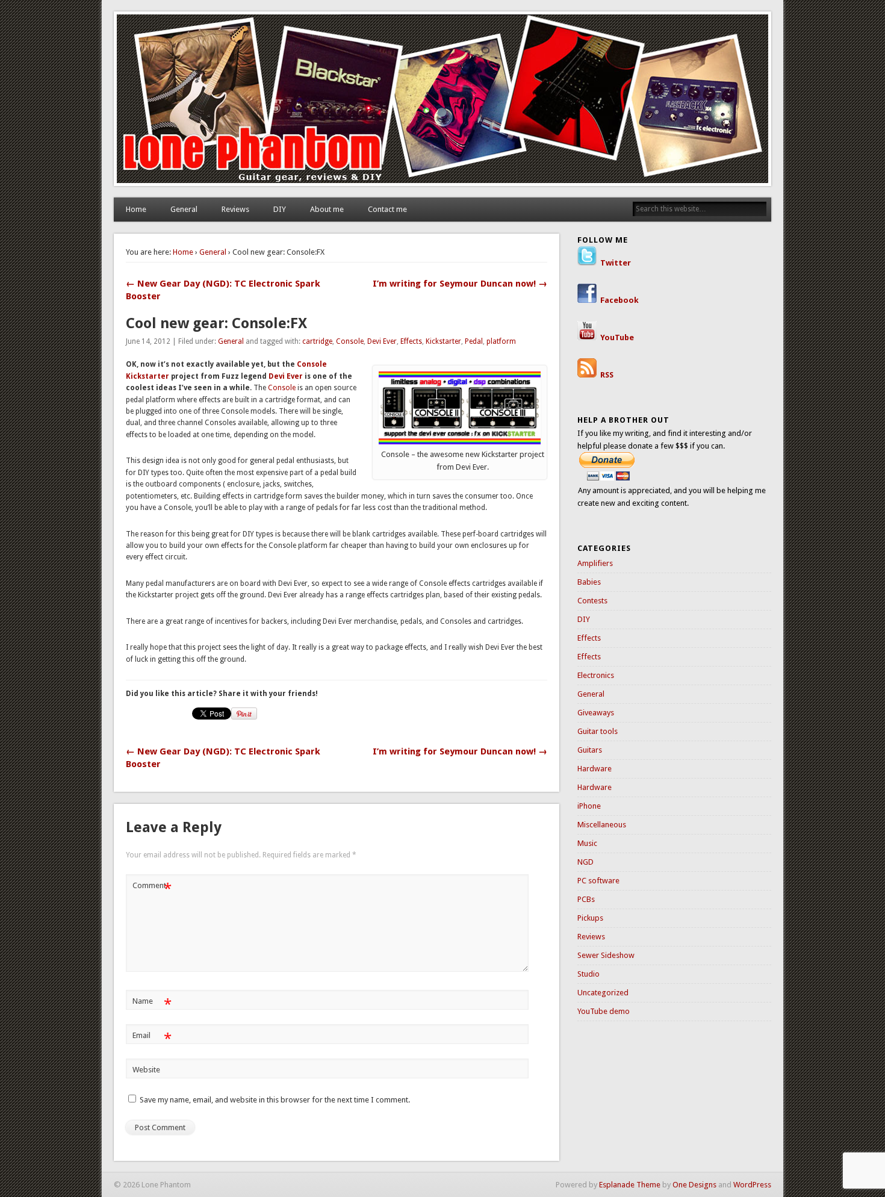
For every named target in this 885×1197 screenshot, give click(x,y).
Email (152, 1038)
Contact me (387, 209)
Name (152, 1004)
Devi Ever (382, 341)
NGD (585, 861)
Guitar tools (597, 731)
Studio (588, 973)
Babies (589, 581)
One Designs (694, 1184)
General (183, 209)
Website (146, 1069)
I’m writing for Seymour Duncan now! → (460, 283)
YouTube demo (603, 1011)
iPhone (589, 805)
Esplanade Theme (629, 1184)
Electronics (595, 675)
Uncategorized (603, 992)
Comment (152, 888)
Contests (592, 600)
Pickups (590, 917)
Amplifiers (595, 563)
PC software (598, 880)
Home (136, 209)
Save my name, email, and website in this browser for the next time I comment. (275, 1099)
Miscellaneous (601, 824)
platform (501, 341)
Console (350, 341)
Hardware (594, 768)
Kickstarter (443, 341)
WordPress (752, 1184)
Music (587, 843)
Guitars (589, 749)
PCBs (586, 899)
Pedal (474, 341)
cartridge (317, 341)
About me (327, 209)
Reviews (235, 209)
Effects (411, 341)
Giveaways (595, 712)
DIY (279, 209)
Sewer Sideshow (606, 955)
